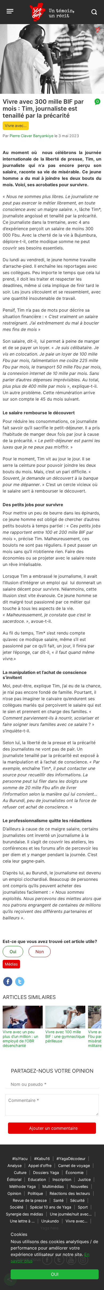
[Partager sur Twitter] (20, 981)
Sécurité (77, 1200)
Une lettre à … (22, 1221)
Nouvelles (79, 1186)
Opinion (14, 1193)
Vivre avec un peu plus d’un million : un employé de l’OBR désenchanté (20, 1039)
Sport (83, 1207)
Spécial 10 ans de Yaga (50, 1207)
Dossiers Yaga (46, 1172)
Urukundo (50, 1221)
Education (37, 1179)
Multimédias (53, 1186)
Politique (35, 1193)
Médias (11, 964)
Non (39, 951)
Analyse (14, 1165)
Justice (84, 1179)
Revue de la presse (30, 1200)
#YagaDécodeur (71, 1158)
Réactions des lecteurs (70, 1193)
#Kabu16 (42, 1158)
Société (16, 1207)
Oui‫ (54, 1274)
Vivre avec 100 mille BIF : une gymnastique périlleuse (65, 1036)
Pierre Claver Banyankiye (31, 135)
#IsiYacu (19, 1158)
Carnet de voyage (74, 1165)
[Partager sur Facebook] (8, 981)
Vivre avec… (16, 125)
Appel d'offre (39, 1165)
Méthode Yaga (22, 1186)
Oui (13, 951)
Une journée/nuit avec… (71, 1214)
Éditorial (14, 1179)
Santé (58, 1200)
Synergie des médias (24, 1214)
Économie (74, 1172)
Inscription (62, 1179)
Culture (20, 1172)
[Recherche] (94, 12)
